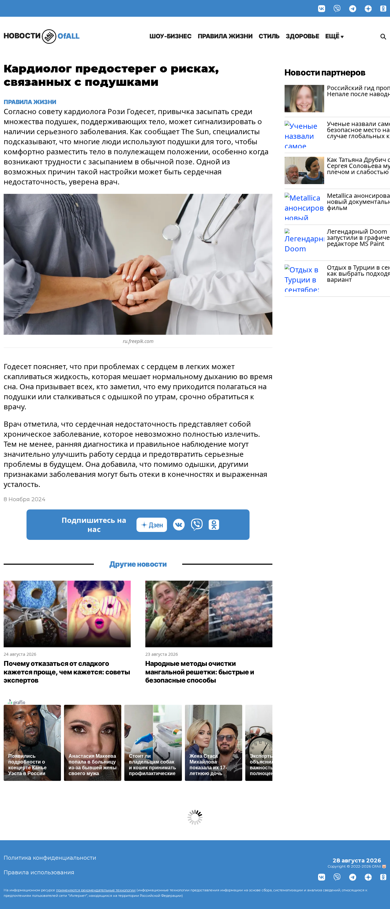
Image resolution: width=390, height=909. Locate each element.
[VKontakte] (321, 8)
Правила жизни (225, 36)
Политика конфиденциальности (50, 858)
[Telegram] (352, 8)
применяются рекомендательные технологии (96, 890)
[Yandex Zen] (368, 8)
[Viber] (337, 8)
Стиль (269, 36)
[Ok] (383, 8)
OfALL (42, 35)
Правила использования (39, 872)
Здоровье (302, 36)
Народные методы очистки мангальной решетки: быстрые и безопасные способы (199, 671)
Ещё (333, 36)
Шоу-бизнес (171, 36)
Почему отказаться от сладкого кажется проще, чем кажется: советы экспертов (67, 671)
